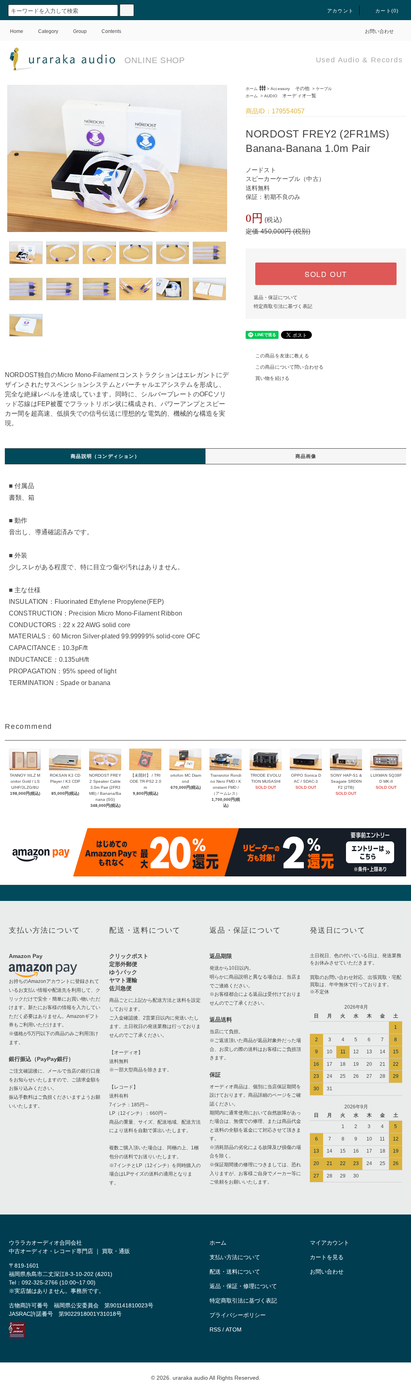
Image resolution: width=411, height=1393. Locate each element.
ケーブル (324, 88)
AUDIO (290, 96)
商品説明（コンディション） (105, 456)
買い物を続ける (272, 378)
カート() (387, 11)
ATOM (234, 1329)
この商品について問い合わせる (289, 367)
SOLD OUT (326, 274)
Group (80, 31)
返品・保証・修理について (243, 1286)
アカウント (340, 11)
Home (16, 31)
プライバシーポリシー (238, 1315)
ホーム (252, 88)
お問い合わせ (379, 31)
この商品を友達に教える (282, 356)
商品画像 (306, 456)
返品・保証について (275, 297)
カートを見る (327, 1257)
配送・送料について (235, 1271)
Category (48, 31)
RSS (215, 1329)
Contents (111, 31)
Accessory (290, 88)
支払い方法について (235, 1257)
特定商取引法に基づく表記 (283, 306)
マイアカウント (329, 1242)
